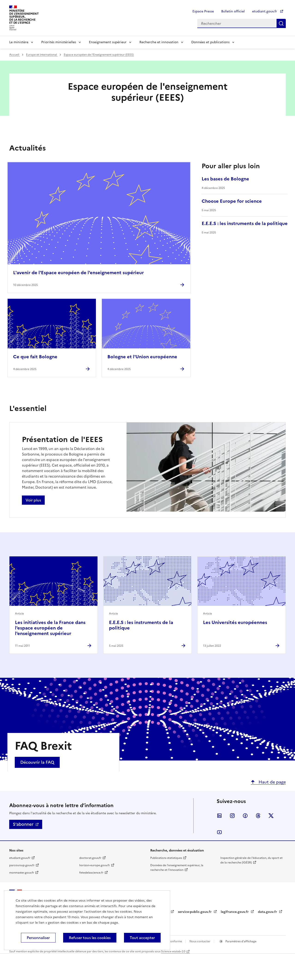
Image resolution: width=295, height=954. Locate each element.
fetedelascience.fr (91, 873)
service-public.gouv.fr (195, 911)
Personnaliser (38, 937)
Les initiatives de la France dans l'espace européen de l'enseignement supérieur (50, 628)
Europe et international (42, 55)
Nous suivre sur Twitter (271, 815)
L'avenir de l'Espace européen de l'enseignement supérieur (78, 272)
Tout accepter (142, 937)
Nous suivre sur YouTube (219, 832)
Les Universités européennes (235, 622)
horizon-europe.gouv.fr (94, 865)
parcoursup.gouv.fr (22, 865)
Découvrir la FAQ (37, 762)
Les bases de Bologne (225, 178)
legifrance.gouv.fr (235, 911)
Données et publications (210, 42)
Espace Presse (203, 11)
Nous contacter (200, 941)
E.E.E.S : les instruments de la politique (245, 223)
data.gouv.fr (268, 911)
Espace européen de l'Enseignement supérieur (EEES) (99, 55)
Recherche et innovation (158, 42)
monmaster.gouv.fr (21, 873)
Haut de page (271, 782)
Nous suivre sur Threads (258, 815)
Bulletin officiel (233, 11)
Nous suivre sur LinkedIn (219, 815)
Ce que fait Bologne (35, 356)
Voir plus (33, 500)
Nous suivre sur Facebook (245, 815)
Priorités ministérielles (58, 42)
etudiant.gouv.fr (265, 11)
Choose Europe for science (232, 201)
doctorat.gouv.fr (90, 858)
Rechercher (281, 23)
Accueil (14, 55)
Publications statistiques (166, 858)
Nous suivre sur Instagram (232, 815)
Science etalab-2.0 (173, 951)
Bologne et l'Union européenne (142, 356)
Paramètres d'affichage (241, 941)
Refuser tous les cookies (90, 937)
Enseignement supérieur (108, 42)
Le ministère (18, 42)
